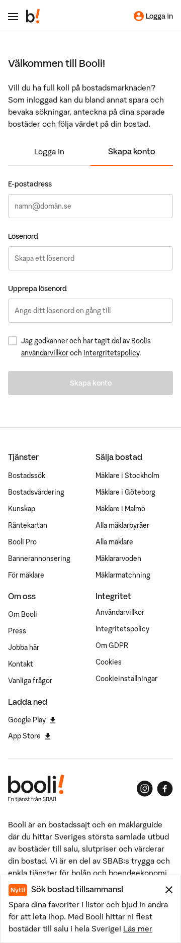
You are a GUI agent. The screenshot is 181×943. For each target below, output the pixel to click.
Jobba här (23, 647)
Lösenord (23, 236)
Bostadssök (26, 475)
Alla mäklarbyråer (122, 525)
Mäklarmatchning (123, 575)
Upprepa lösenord (37, 288)
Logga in (49, 151)
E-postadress (30, 183)
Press (17, 630)
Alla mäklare (114, 541)
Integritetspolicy (122, 628)
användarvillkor (44, 352)
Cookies (109, 662)
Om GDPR (112, 645)
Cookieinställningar (126, 678)
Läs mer (137, 928)
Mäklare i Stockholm (127, 475)
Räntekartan (27, 525)
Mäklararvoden (118, 558)
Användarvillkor (120, 612)
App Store (24, 735)
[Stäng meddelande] (168, 889)
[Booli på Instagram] (145, 789)
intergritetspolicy (111, 352)
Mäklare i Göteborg (125, 492)
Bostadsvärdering (36, 492)
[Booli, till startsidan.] (33, 16)
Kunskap (21, 508)
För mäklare (26, 575)
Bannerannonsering (39, 558)
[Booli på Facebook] (165, 789)
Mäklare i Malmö (120, 508)
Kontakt (20, 664)
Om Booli (22, 614)
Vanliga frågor (30, 680)
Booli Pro (22, 541)
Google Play (27, 719)
